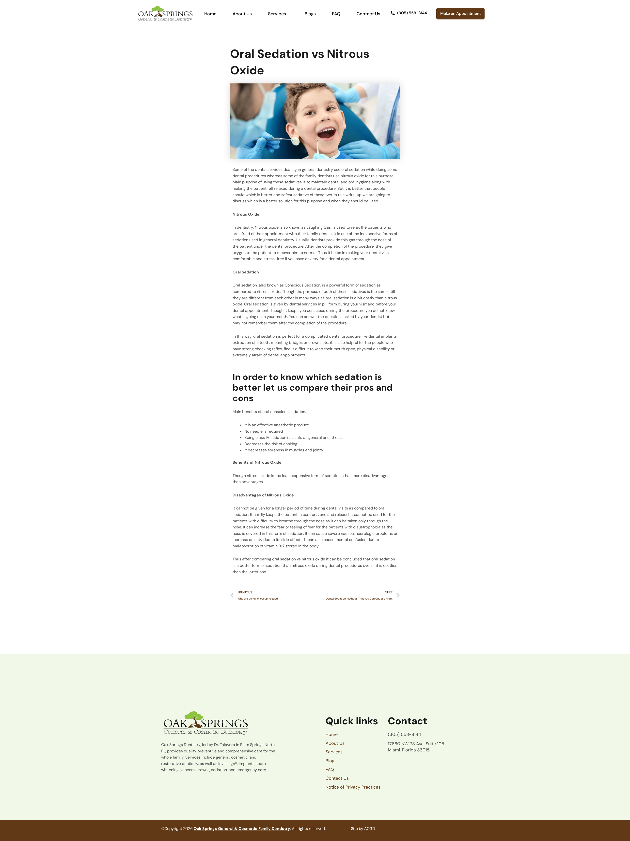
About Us (242, 13)
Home (210, 13)
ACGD (369, 828)
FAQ (336, 13)
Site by (357, 828)
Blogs (310, 13)
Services (277, 13)
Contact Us (368, 13)
